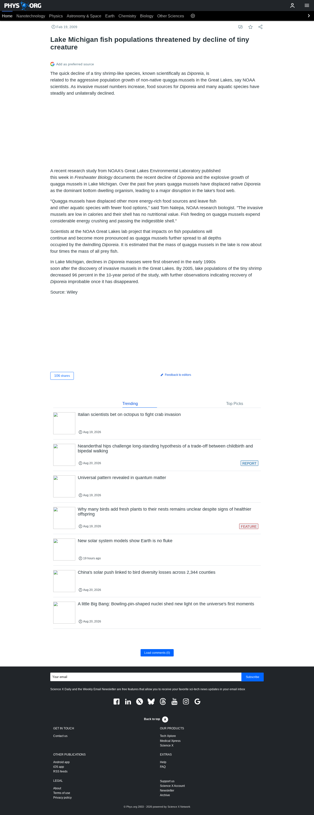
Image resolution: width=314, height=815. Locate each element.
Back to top (152, 719)
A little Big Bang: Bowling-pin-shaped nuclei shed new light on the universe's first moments (166, 603)
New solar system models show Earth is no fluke (125, 540)
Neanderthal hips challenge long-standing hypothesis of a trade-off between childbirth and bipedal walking (165, 448)
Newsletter (167, 790)
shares (62, 376)
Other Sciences (170, 16)
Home (7, 16)
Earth (110, 16)
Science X (166, 745)
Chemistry (127, 16)
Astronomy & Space (84, 16)
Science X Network (179, 806)
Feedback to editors (177, 375)
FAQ (163, 767)
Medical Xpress (170, 741)
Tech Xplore (168, 736)
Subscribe (252, 677)
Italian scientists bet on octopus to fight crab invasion (129, 414)
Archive (165, 795)
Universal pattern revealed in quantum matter (122, 477)
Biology (146, 16)
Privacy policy (62, 797)
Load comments (157, 652)
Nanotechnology (30, 16)
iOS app (58, 767)
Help (163, 762)
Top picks (234, 404)
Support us (167, 781)
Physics (56, 16)
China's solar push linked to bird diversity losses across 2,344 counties (146, 572)
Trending (130, 404)
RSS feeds (60, 771)
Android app (61, 762)
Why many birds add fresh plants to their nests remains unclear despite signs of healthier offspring (164, 512)
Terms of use (61, 793)
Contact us (60, 736)
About (57, 788)
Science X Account (172, 786)
